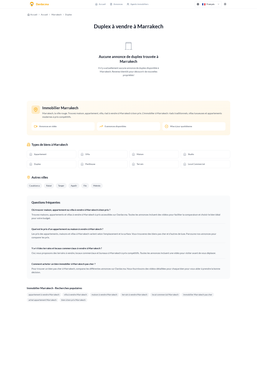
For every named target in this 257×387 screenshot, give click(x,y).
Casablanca (34, 185)
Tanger (61, 185)
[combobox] (208, 4)
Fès (85, 185)
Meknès (96, 185)
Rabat (49, 185)
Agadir (74, 185)
